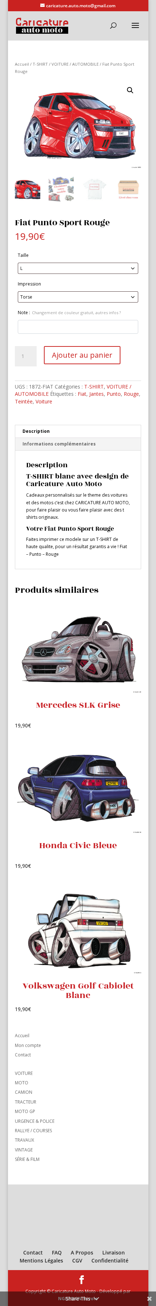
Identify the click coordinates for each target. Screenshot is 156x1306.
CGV (77, 1260)
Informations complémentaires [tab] (59, 444)
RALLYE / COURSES (33, 1131)
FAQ (57, 1252)
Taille (23, 255)
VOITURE (24, 1073)
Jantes (96, 393)
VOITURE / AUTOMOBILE (75, 64)
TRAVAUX (24, 1140)
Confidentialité (109, 1260)
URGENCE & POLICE (34, 1121)
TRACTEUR (25, 1102)
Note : (69, 312)
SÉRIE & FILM (27, 1159)
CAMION (23, 1092)
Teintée (24, 401)
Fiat (82, 393)
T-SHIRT (40, 64)
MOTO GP (25, 1111)
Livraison (113, 1252)
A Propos (82, 1252)
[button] (130, 90)
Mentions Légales (41, 1260)
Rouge (131, 393)
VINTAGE (24, 1150)
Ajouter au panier (82, 355)
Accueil (22, 64)
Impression (29, 284)
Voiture (44, 401)
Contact (23, 1055)
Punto (114, 393)
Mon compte (28, 1045)
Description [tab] (36, 431)
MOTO (21, 1083)
